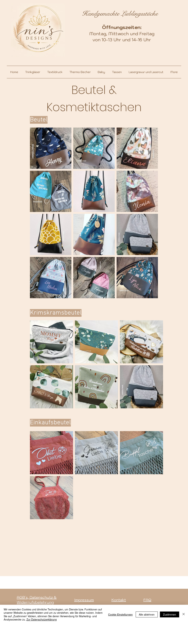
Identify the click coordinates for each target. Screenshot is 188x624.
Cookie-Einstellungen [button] (120, 614)
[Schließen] (183, 614)
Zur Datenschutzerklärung (41, 619)
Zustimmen (169, 614)
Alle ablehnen (147, 614)
